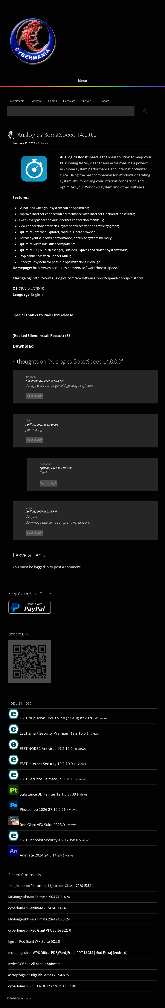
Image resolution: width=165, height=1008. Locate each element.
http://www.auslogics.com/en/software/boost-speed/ (76, 267)
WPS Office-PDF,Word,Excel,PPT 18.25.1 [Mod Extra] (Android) (80, 952)
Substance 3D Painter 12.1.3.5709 (48, 794)
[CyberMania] (33, 65)
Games (52, 101)
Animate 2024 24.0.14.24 (41, 855)
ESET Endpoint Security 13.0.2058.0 (49, 839)
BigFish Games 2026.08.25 (50, 975)
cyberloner (46, 464)
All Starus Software (46, 963)
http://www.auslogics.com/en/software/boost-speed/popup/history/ (88, 278)
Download (23, 346)
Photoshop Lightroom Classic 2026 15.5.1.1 (62, 885)
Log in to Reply (34, 396)
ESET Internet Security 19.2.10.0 (46, 763)
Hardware (69, 101)
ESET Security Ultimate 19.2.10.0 (46, 778)
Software (36, 101)
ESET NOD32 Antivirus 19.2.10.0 (46, 748)
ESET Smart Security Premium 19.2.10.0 (53, 733)
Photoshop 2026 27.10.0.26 (43, 809)
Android (86, 101)
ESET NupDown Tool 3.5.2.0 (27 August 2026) (57, 717)
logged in (41, 567)
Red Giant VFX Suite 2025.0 (42, 824)
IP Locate (103, 101)
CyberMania (17, 101)
